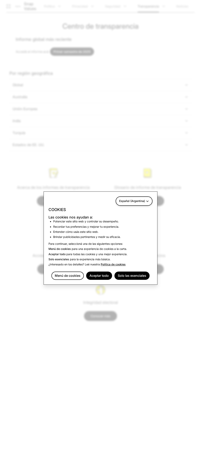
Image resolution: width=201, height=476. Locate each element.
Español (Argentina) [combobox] (132, 201)
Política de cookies (113, 264)
